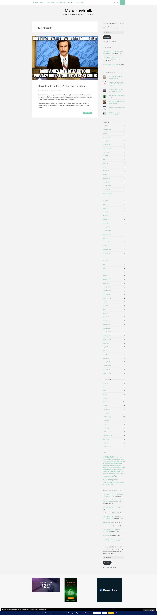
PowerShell (107, 413)
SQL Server (106, 401)
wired (112, 484)
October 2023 (106, 189)
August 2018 (106, 302)
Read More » (87, 112)
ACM (116, 457)
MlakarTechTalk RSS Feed (113, 490)
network (115, 469)
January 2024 (106, 178)
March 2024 (106, 170)
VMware (120, 482)
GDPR (108, 467)
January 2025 (106, 141)
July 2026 (105, 126)
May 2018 (105, 313)
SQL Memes (80, 2)
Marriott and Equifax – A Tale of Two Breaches (61, 86)
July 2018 (105, 305)
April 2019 (105, 272)
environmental (118, 463)
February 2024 (106, 174)
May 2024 (105, 163)
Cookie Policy (61, 2)
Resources (71, 2)
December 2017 (107, 328)
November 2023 (107, 185)
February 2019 (106, 279)
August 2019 (106, 257)
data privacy (121, 459)
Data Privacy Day (107, 461)
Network (106, 443)
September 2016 (107, 373)
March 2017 (106, 358)
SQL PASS (112, 476)
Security (105, 394)
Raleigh (114, 473)
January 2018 (106, 324)
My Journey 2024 (107, 535)
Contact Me (50, 2)
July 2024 (105, 155)
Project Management (108, 473)
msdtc (112, 469)
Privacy (104, 390)
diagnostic (119, 461)
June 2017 (105, 350)
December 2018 (107, 287)
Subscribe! (107, 562)
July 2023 (105, 200)
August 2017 (106, 343)
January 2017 (106, 362)
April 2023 (105, 212)
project (122, 471)
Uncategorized (106, 446)
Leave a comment (56, 90)
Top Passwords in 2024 (109, 513)
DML (104, 463)
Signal (104, 476)
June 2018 (105, 309)
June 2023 (105, 204)
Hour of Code (113, 467)
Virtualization (107, 431)
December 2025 (107, 129)
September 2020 (107, 234)
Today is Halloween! (108, 522)
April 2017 (105, 354)
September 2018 (107, 298)
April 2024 (105, 167)
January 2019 (106, 283)
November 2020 (107, 230)
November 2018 (107, 290)
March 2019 (106, 275)
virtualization (115, 482)
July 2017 (105, 347)
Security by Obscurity (120, 473)
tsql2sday (106, 428)
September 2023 (107, 193)
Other (104, 386)
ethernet (119, 465)
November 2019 (107, 249)
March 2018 (106, 317)
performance (112, 471)
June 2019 (105, 264)
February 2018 (106, 320)
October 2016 (106, 369)
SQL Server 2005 (108, 420)
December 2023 (107, 182)
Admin (105, 405)
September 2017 (107, 339)
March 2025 (106, 133)
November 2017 (107, 332)
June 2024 (105, 159)
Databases (105, 383)
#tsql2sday (109, 456)
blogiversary (120, 457)
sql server (114, 480)
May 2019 (105, 268)
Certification (107, 409)
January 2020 (106, 245)
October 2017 (106, 335)
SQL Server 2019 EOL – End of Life (111, 64)
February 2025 (106, 137)
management (105, 469)
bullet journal (105, 459)
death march (113, 461)
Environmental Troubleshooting (110, 465)
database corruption (113, 459)
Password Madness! (108, 526)
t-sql (105, 424)
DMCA (123, 461)
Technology (106, 439)
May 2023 (105, 208)
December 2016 (107, 365)
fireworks (105, 467)
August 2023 (106, 197)
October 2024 (106, 144)
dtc (105, 463)
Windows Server (108, 435)
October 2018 (106, 294)
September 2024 (107, 148)
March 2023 (106, 215)
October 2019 (106, 253)
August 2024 (106, 152)
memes (109, 469)
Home (36, 2)
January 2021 (106, 227)
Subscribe (107, 37)
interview (123, 467)
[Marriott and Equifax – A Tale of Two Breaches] (65, 58)
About (42, 2)
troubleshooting (108, 482)
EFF (107, 463)
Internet (118, 467)
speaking (108, 476)
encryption (111, 463)
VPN (123, 482)
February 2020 (106, 242)
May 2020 (105, 238)
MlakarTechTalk (78, 10)
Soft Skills (105, 398)
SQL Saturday (107, 416)
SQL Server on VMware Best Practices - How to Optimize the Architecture (117, 83)
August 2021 (106, 223)
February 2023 (106, 219)
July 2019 (105, 260)
